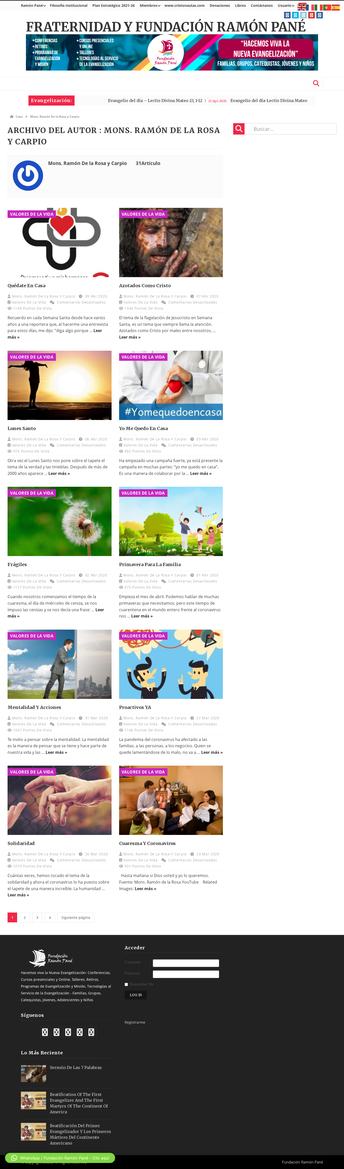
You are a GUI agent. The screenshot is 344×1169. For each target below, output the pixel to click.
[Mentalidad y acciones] (60, 664)
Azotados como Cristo (145, 285)
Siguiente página (75, 917)
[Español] (336, 7)
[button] (60, 1158)
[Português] (327, 7)
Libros (240, 5)
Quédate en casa (26, 285)
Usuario (284, 5)
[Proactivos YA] (171, 664)
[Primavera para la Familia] (171, 521)
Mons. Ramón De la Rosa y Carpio (44, 296)
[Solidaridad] (60, 800)
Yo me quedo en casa (143, 428)
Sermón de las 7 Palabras (76, 1067)
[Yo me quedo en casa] (171, 385)
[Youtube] (311, 15)
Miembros (148, 5)
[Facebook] (287, 15)
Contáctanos (262, 5)
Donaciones (220, 5)
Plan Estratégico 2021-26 (113, 5)
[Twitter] (295, 15)
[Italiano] (319, 7)
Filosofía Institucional (68, 5)
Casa (19, 116)
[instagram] (319, 15)
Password (132, 973)
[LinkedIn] (303, 15)
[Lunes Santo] (60, 385)
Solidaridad (21, 843)
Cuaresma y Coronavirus (147, 843)
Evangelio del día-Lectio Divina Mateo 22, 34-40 (237, 100)
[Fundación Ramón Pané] (52, 965)
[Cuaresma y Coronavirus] (171, 800)
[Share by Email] (75, 262)
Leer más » (130, 337)
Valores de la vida (31, 214)
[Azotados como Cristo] (171, 242)
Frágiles (17, 564)
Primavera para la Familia (150, 564)
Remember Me (142, 984)
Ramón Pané (32, 5)
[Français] (310, 7)
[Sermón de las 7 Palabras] (33, 1073)
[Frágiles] (60, 521)
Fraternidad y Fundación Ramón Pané (166, 27)
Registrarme (135, 1022)
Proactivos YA (135, 707)
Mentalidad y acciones (34, 707)
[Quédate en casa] (60, 242)
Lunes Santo (22, 428)
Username (133, 962)
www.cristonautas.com (184, 5)
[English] (301, 7)
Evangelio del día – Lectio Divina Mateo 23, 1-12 (114, 100)
